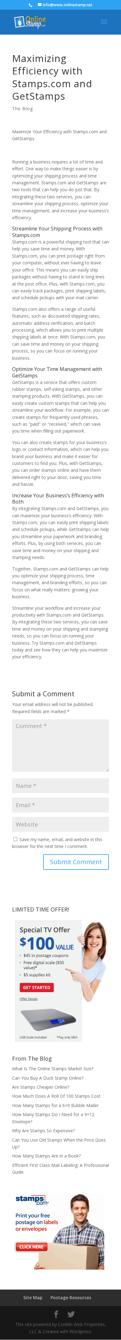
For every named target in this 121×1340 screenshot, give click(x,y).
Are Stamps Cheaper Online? (40, 1087)
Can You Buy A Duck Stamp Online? (47, 1078)
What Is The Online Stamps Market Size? (52, 1069)
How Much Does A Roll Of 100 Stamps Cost (56, 1096)
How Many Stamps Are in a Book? (46, 1156)
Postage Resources (71, 1297)
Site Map (33, 1297)
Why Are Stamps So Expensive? (43, 1131)
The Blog (22, 108)
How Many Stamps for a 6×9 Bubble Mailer (55, 1105)
